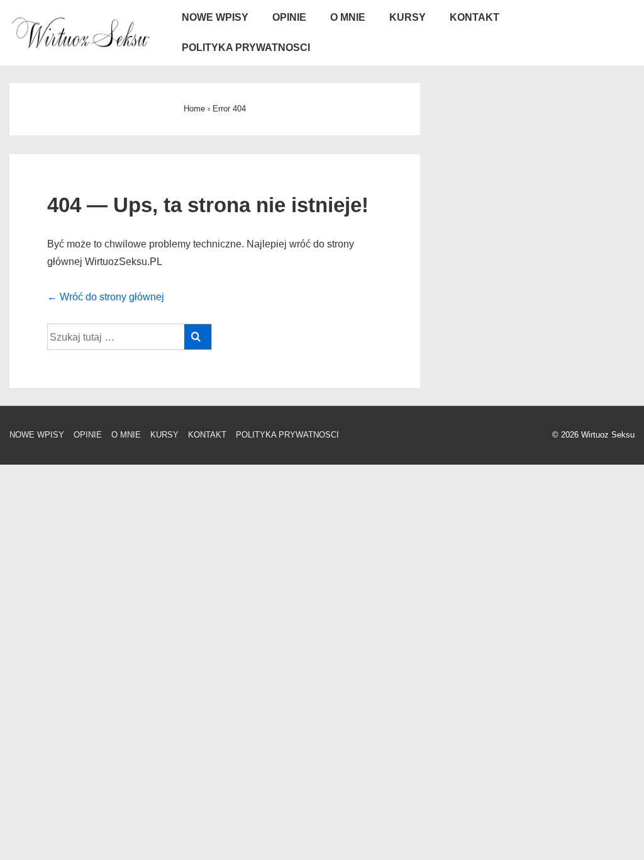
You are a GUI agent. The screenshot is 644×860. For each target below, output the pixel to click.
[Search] (197, 336)
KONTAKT (474, 17)
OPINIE (289, 17)
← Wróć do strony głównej (105, 296)
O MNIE (347, 17)
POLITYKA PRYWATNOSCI (246, 47)
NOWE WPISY (215, 17)
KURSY (407, 17)
